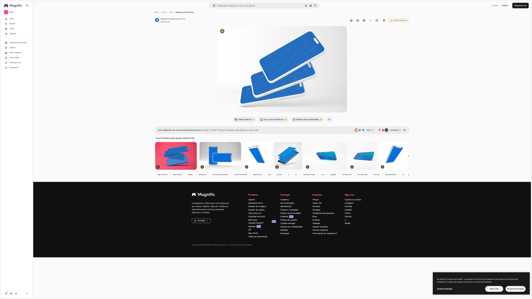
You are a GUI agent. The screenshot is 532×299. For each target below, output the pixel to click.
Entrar (505, 5)
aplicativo (202, 174)
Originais (286, 216)
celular (190, 174)
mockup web (362, 174)
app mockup (162, 174)
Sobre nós (317, 203)
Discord (348, 216)
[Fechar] (404, 130)
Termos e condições (289, 210)
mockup (376, 174)
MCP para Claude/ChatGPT (261, 221)
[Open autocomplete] (213, 6)
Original (235, 31)
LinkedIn (348, 210)
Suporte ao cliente (353, 199)
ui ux (323, 174)
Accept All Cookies (515, 289)
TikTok (348, 213)
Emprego (316, 210)
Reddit (347, 223)
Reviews (316, 206)
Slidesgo (316, 223)
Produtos (253, 194)
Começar (285, 194)
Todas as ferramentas (257, 236)
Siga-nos (349, 194)
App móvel (253, 233)
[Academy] (11, 293)
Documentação (287, 203)
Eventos (316, 220)
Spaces (251, 199)
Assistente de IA (255, 203)
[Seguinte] (408, 156)
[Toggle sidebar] (27, 5)
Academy (284, 199)
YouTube (348, 206)
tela (269, 174)
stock (164, 12)
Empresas (284, 233)
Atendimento (285, 206)
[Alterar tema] (16, 293)
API (249, 230)
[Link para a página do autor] (157, 20)
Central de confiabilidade (291, 226)
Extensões (394, 130)
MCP (369, 130)
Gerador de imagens (257, 206)
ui (288, 174)
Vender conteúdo (320, 226)
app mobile (177, 174)
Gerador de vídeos (256, 210)
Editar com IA (243, 120)
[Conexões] (6, 293)
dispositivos (257, 174)
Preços (495, 5)
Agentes (254, 226)
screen (279, 174)
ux (296, 174)
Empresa (317, 194)
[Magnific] (203, 195)
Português (201, 221)
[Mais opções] (370, 20)
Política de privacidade (290, 213)
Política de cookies (288, 220)
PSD (171, 12)
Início (157, 12)
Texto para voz (254, 213)
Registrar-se (520, 5)
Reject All (494, 289)
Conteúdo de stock (256, 216)
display (333, 174)
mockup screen (309, 174)
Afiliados (284, 230)
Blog (315, 216)
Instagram (349, 203)
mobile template (240, 174)
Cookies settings (287, 223)
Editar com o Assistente (306, 120)
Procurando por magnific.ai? (325, 233)
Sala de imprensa (320, 230)
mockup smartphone (220, 174)
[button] (201, 221)
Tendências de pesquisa (323, 213)
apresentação (390, 174)
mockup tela (346, 174)
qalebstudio (165, 22)
